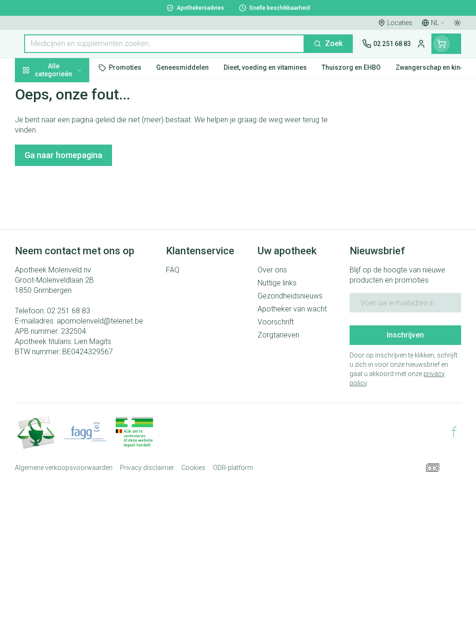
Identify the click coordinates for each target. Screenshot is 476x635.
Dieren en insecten (74, 263)
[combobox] (164, 43)
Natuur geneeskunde (74, 220)
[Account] (421, 43)
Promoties (40, 89)
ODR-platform (233, 467)
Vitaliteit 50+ (74, 199)
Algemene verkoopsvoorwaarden (63, 467)
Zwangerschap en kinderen (74, 174)
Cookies (193, 467)
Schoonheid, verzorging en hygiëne (74, 115)
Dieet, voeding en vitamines (74, 144)
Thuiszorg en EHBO (74, 242)
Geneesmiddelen (74, 285)
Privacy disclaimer (147, 467)
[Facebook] (454, 432)
